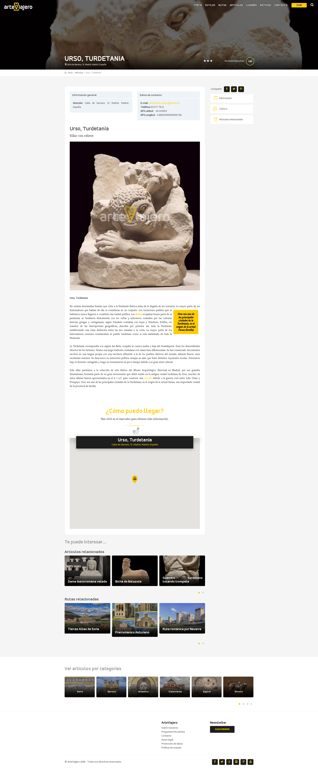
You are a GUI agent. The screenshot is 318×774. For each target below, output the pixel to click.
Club (299, 5)
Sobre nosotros (169, 728)
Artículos (236, 5)
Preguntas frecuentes (173, 732)
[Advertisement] (232, 177)
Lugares (251, 5)
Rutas (222, 5)
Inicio (70, 73)
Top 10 (198, 5)
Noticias (265, 5)
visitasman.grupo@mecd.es (164, 103)
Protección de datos (172, 744)
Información (225, 98)
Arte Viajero (18, 6)
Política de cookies (171, 748)
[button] (135, 479)
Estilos (210, 5)
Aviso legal (167, 740)
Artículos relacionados (231, 119)
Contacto (280, 5)
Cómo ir (223, 109)
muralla (148, 378)
